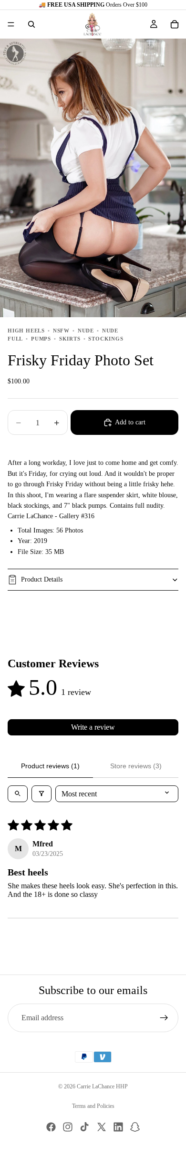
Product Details (41, 579)
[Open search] (18, 793)
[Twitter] (101, 1127)
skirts (70, 339)
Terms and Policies (93, 1106)
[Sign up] (164, 1018)
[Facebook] (51, 1127)
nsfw (61, 330)
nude (86, 330)
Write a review (93, 727)
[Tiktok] (84, 1127)
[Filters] (41, 793)
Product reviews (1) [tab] (50, 766)
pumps (41, 339)
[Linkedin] (118, 1127)
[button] (129, 24)
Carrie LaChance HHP (102, 1086)
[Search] (31, 24)
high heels (26, 330)
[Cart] (174, 24)
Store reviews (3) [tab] (136, 766)
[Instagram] (67, 1127)
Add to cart (130, 422)
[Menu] (11, 24)
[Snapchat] (135, 1127)
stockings (105, 339)
